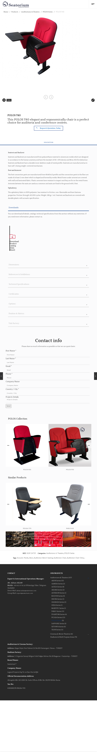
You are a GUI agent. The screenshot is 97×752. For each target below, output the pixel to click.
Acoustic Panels (23, 558)
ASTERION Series (57, 593)
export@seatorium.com (25, 593)
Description (48, 142)
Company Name (13, 381)
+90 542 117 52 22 (19, 585)
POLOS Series (48, 12)
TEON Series (56, 630)
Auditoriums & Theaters (30, 12)
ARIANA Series (56, 590)
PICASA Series (56, 617)
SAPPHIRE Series (57, 624)
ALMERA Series (57, 584)
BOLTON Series (57, 596)
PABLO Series (56, 611)
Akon (31, 558)
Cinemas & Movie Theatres (60, 634)
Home (6, 12)
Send (8, 406)
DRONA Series (56, 599)
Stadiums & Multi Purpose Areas (62, 637)
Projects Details (12, 397)
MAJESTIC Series (57, 608)
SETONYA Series (57, 627)
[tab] (48, 142)
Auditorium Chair (60, 558)
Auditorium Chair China (75, 558)
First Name (11, 351)
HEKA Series (56, 605)
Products (14, 12)
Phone (9, 374)
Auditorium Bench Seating (43, 558)
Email (9, 366)
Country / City (12, 389)
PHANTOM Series (58, 614)
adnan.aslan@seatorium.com (26, 590)
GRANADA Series (57, 602)
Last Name (11, 358)
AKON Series (56, 581)
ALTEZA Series (56, 587)
